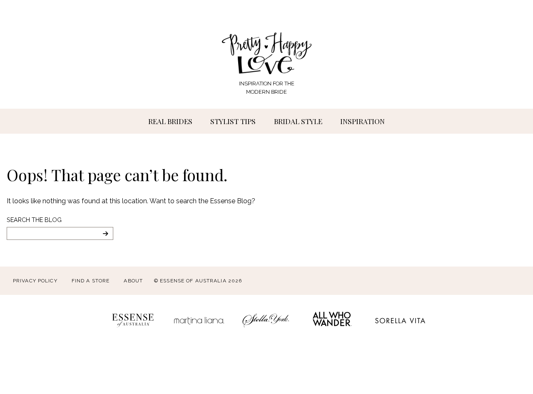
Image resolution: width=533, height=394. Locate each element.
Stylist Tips (233, 121)
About (133, 281)
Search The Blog (34, 219)
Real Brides (170, 121)
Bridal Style (298, 121)
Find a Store (91, 281)
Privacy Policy (35, 281)
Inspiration (362, 121)
